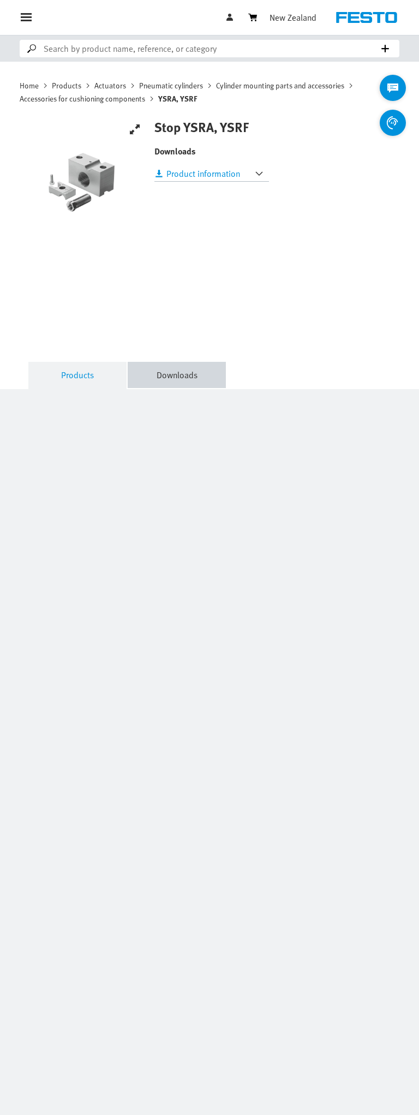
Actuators (110, 85)
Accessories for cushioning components (82, 98)
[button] (230, 17)
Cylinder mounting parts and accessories (280, 85)
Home (29, 85)
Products (66, 85)
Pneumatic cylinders (171, 85)
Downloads (177, 374)
